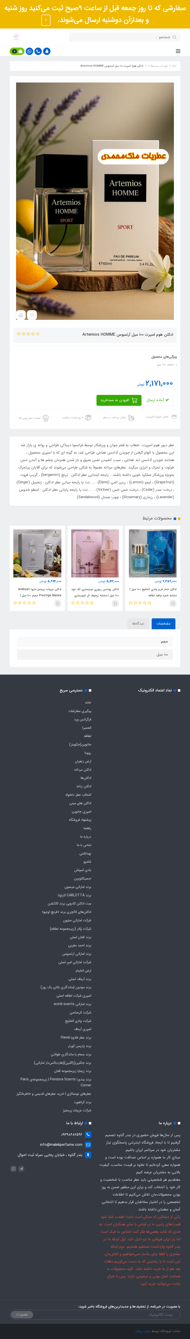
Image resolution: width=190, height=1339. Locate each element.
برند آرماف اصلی (80, 979)
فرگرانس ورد (82, 719)
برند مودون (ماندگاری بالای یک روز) (66, 987)
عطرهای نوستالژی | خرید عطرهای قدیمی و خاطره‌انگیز (54, 1093)
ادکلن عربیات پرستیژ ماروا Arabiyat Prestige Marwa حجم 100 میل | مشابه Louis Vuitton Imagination (96, 595)
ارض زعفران (83, 761)
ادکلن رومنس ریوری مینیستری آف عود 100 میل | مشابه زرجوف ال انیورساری (153, 592)
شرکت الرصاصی (80, 1012)
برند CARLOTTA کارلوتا (74, 895)
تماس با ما (84, 845)
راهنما (87, 828)
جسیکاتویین (82, 878)
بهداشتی (85, 853)
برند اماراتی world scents (72, 1004)
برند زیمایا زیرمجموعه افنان (72, 1071)
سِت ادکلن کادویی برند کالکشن (69, 903)
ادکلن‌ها (86, 778)
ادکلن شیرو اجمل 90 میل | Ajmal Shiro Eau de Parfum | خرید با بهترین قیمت (40, 595)
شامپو (87, 861)
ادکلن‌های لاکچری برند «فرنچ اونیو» (66, 912)
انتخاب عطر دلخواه (78, 794)
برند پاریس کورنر (79, 1046)
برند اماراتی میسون (78, 887)
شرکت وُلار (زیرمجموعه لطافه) (70, 928)
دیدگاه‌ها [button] (138, 623)
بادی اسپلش (82, 870)
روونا (88, 753)
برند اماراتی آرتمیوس (76, 953)
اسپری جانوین (81, 811)
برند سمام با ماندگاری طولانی (71, 1054)
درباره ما (85, 836)
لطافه (87, 736)
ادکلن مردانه (82, 769)
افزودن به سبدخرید (115, 400)
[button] (46, 51)
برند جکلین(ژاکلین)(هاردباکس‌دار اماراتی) (62, 1063)
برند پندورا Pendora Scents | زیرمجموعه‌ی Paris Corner (56, 1082)
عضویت (22, 1314)
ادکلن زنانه (83, 786)
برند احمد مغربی (79, 945)
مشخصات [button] (163, 623)
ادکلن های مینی (80, 803)
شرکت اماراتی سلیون (77, 920)
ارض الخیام (83, 970)
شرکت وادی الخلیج (78, 1021)
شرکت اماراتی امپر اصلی (74, 962)
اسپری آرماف (82, 1029)
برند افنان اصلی (80, 937)
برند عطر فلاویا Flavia (76, 1037)
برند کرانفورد (82, 1102)
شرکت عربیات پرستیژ (77, 1110)
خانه (88, 702)
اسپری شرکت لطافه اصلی (73, 995)
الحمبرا (86, 728)
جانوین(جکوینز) (80, 744)
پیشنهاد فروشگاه (80, 819)
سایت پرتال (143, 1331)
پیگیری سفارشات (80, 711)
